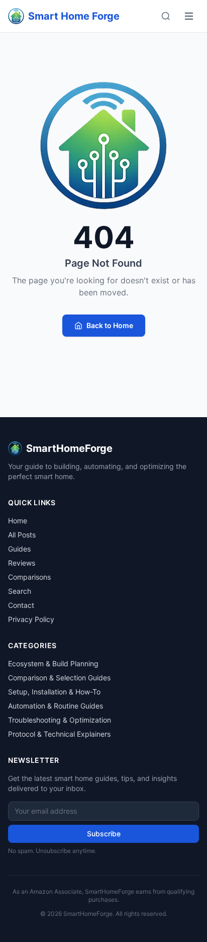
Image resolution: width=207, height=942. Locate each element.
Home (17, 520)
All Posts (22, 534)
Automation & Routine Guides (55, 705)
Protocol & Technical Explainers (59, 734)
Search (19, 591)
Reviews (21, 563)
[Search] (166, 16)
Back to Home (109, 325)
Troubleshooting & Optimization (59, 720)
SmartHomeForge (69, 448)
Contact (21, 605)
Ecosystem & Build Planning (53, 663)
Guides (19, 548)
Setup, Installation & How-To (54, 691)
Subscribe (104, 833)
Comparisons (29, 577)
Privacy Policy (31, 619)
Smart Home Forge (74, 16)
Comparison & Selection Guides (59, 677)
